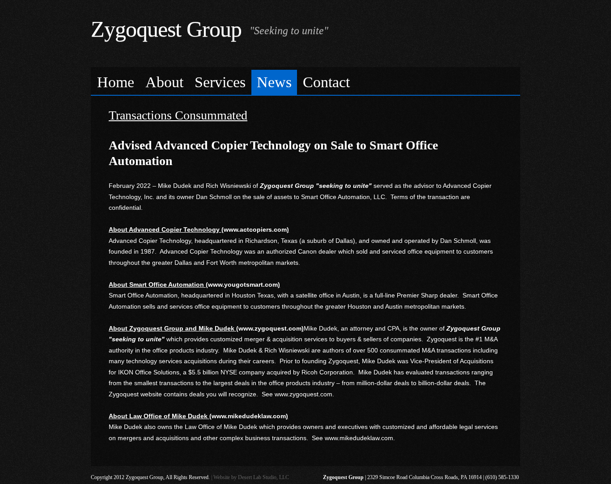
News (274, 82)
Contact (326, 82)
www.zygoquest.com (303, 394)
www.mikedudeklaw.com (359, 438)
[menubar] (305, 81)
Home (115, 82)
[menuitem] (116, 82)
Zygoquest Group (166, 29)
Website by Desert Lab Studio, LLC (251, 477)
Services (220, 82)
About (164, 82)
